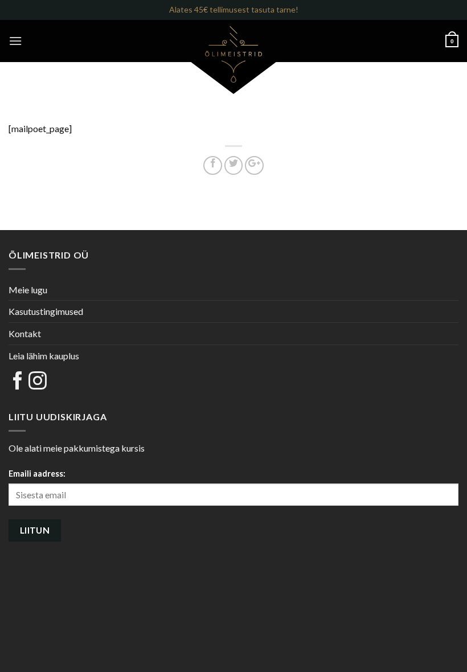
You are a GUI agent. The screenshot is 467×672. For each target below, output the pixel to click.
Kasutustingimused (46, 311)
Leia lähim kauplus (44, 355)
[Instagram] (37, 381)
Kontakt (25, 333)
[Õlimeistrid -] (233, 54)
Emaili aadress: (37, 473)
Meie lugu (28, 289)
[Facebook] (18, 381)
